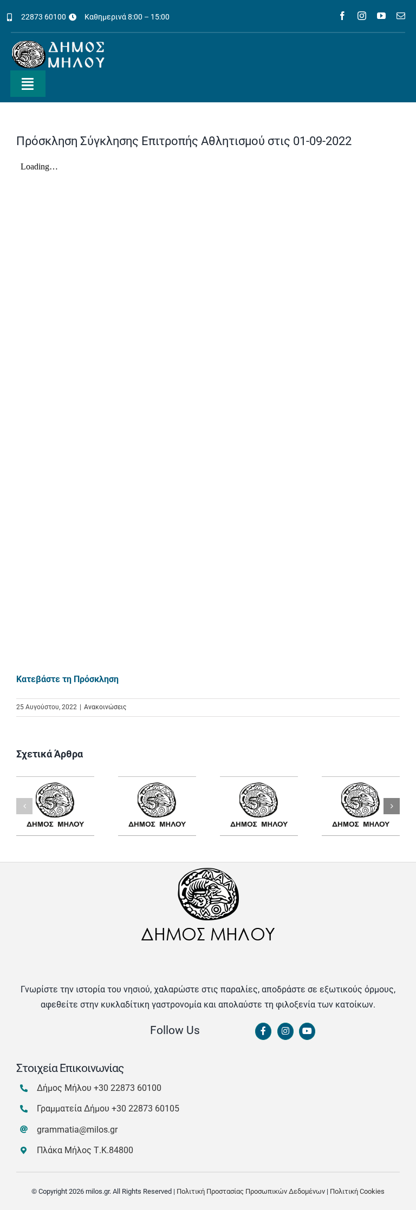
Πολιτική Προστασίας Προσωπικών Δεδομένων (251, 1191)
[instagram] (362, 15)
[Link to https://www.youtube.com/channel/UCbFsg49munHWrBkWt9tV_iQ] (307, 1031)
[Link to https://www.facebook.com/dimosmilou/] (263, 1031)
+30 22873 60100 (127, 1088)
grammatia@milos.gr (77, 1129)
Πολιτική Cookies (357, 1191)
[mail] (400, 15)
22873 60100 (43, 16)
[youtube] (381, 15)
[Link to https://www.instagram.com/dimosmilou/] (285, 1031)
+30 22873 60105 (145, 1108)
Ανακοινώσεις (105, 707)
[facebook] (342, 15)
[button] (24, 806)
